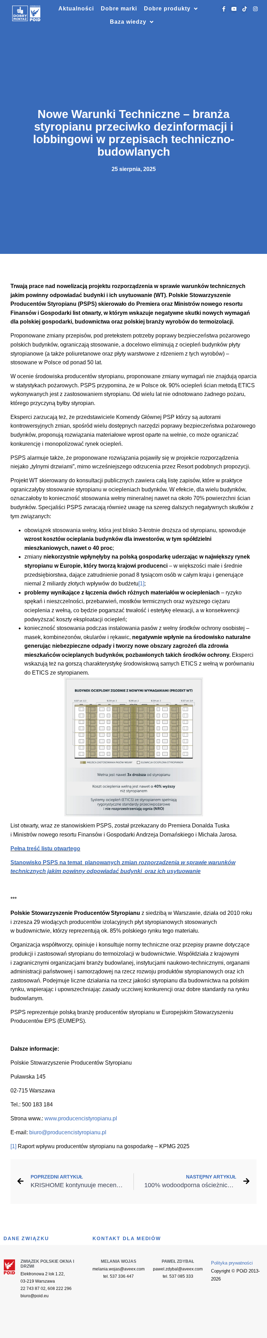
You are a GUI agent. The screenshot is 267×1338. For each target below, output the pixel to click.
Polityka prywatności (232, 1263)
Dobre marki (119, 8)
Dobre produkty (167, 8)
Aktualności (76, 8)
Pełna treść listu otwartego (45, 848)
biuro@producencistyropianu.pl (67, 1132)
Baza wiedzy (128, 22)
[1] (141, 583)
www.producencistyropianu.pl (80, 1118)
